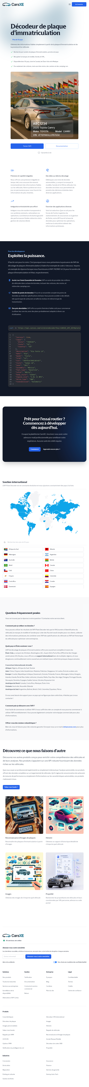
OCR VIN (5, 1039)
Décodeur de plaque (9, 1021)
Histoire (48, 1026)
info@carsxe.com (69, 727)
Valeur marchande (11, 787)
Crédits (70, 986)
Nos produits (7, 977)
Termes (70, 982)
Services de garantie (52, 1070)
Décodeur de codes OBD (54, 1043)
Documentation (62, 146)
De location (6, 1065)
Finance (48, 1065)
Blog (47, 982)
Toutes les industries (9, 982)
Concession (6, 1061)
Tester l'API (27, 146)
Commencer (35, 449)
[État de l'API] (44, 940)
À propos (49, 977)
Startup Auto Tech (52, 1074)
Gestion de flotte (8, 1079)
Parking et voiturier (9, 1074)
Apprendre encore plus (51, 449)
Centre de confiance (74, 990)
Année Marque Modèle (53, 1039)
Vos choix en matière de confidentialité (72, 962)
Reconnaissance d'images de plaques (58, 1034)
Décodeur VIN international (55, 1017)
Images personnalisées (10, 1026)
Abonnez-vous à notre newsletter (38, 956)
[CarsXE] (13, 4)
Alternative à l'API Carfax (11, 998)
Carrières (49, 986)
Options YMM (7, 1043)
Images (48, 1021)
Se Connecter (79, 4)
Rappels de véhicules (53, 1030)
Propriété (49, 1048)
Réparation (6, 1070)
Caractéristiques (8, 1017)
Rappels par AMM (8, 1034)
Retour (26, 993)
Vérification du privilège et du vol (13, 1048)
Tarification (28, 977)
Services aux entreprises (10, 986)
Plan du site (50, 990)
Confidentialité (73, 977)
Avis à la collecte (9, 962)
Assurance (49, 1061)
